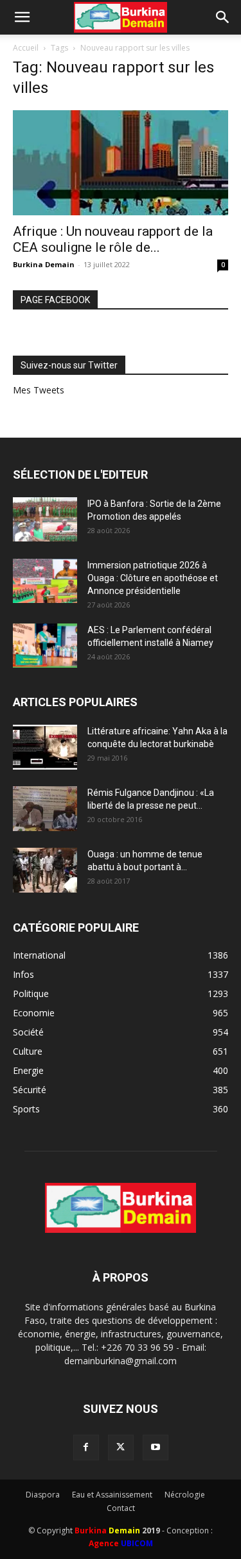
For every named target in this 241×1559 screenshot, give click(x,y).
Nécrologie (185, 1494)
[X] (121, 1447)
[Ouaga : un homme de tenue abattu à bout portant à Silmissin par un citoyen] (45, 870)
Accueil (26, 47)
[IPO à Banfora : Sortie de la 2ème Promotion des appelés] (45, 519)
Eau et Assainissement (112, 1494)
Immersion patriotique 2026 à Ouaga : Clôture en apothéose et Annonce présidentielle (152, 578)
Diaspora (43, 1494)
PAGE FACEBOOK (55, 300)
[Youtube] (155, 1447)
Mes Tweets (38, 390)
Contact (121, 1508)
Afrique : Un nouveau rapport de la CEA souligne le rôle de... (113, 239)
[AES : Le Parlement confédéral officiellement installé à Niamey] (45, 645)
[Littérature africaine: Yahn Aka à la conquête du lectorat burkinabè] (45, 747)
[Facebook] (86, 1447)
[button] (21, 17)
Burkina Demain (44, 264)
